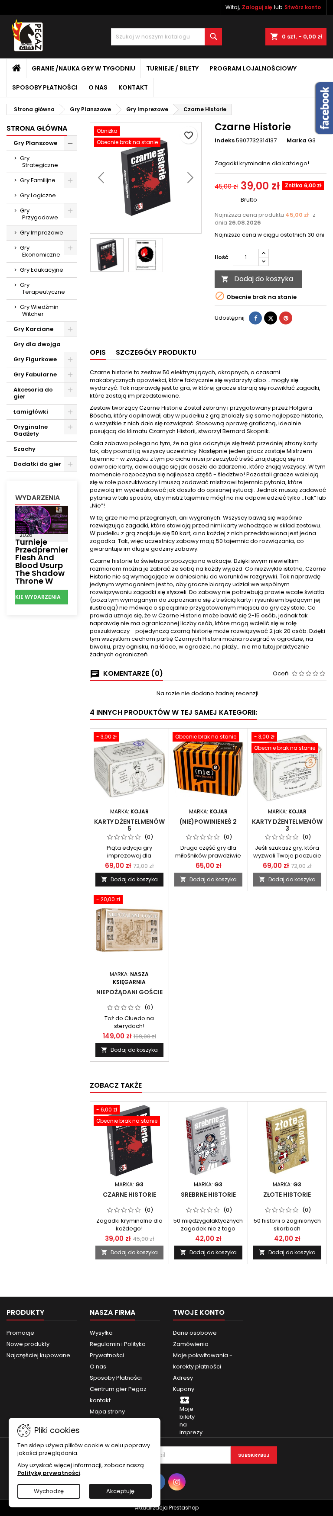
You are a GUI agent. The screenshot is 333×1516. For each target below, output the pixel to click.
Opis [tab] (98, 352)
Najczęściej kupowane (38, 1355)
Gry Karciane (33, 329)
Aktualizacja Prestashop (167, 1507)
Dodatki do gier (37, 464)
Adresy (183, 1378)
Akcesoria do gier (33, 393)
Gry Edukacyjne (41, 270)
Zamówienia (191, 1344)
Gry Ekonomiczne (40, 251)
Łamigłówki (30, 412)
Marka (297, 141)
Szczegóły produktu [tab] (156, 352)
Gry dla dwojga (37, 344)
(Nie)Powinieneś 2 (208, 821)
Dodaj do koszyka (257, 279)
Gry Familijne (38, 180)
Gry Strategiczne (39, 161)
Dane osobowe (195, 1333)
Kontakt (133, 87)
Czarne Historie (129, 1194)
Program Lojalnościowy (253, 68)
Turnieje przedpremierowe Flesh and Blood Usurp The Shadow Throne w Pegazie (50, 565)
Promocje (20, 1333)
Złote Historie (287, 1194)
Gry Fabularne (35, 374)
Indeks (225, 141)
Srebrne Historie (208, 1194)
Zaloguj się (257, 7)
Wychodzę (49, 1491)
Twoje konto (199, 1312)
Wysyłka (101, 1333)
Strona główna (37, 128)
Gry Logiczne (38, 195)
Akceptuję (120, 1491)
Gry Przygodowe (39, 214)
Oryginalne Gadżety (30, 430)
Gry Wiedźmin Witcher (39, 310)
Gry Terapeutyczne (42, 288)
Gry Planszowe (35, 143)
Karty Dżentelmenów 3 (287, 825)
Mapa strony (107, 1411)
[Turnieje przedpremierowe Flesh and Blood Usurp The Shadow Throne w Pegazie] (41, 519)
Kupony (183, 1389)
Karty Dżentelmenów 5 (129, 825)
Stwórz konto (302, 7)
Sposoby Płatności (45, 87)
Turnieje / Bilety (172, 68)
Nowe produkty (28, 1344)
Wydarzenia (37, 498)
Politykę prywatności (48, 1473)
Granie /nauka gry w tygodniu (83, 68)
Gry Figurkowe (35, 359)
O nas (98, 87)
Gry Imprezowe (41, 232)
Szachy (24, 449)
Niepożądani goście (129, 992)
